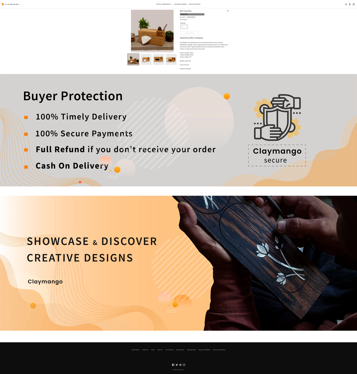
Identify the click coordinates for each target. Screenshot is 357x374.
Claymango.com (180, 369)
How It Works (135, 350)
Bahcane (184, 14)
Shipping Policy (191, 350)
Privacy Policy (169, 350)
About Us (160, 350)
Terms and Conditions (219, 350)
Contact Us (145, 350)
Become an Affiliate (204, 350)
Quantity (182, 23)
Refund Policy (180, 350)
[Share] (228, 11)
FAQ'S (153, 350)
